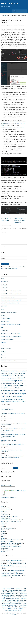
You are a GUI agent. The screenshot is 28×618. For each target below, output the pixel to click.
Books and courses (5, 318)
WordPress (9, 613)
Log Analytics (4, 284)
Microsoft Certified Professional (9, 361)
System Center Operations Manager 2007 (11, 300)
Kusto (6, 373)
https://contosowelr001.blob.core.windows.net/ (12, 127)
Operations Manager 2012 (7, 297)
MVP (2, 345)
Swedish (3, 315)
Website (3, 258)
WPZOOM (14, 614)
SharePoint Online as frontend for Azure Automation (20, 220)
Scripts (21, 385)
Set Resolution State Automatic (8, 497)
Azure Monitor (4, 281)
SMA (2, 327)
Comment (4, 232)
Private (3, 355)
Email (2, 252)
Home (2, 15)
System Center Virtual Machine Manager (11, 336)
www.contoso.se (9, 3)
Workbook (23, 401)
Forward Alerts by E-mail (7, 409)
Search (25, 11)
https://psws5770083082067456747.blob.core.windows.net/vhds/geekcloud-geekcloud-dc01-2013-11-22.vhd (13, 123)
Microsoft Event (5, 321)
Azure (6, 15)
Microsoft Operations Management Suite (11, 291)
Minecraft (3, 342)
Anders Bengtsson (6, 24)
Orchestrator (4, 306)
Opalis (2, 309)
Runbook (3, 358)
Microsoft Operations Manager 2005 (10, 303)
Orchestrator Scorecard (7, 419)
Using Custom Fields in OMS (6, 219)
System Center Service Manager (9, 312)
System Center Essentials (7, 339)
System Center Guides (6, 485)
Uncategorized (4, 330)
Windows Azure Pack (6, 348)
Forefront (3, 352)
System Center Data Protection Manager (11, 324)
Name (3, 247)
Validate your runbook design (8, 440)
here (23, 41)
